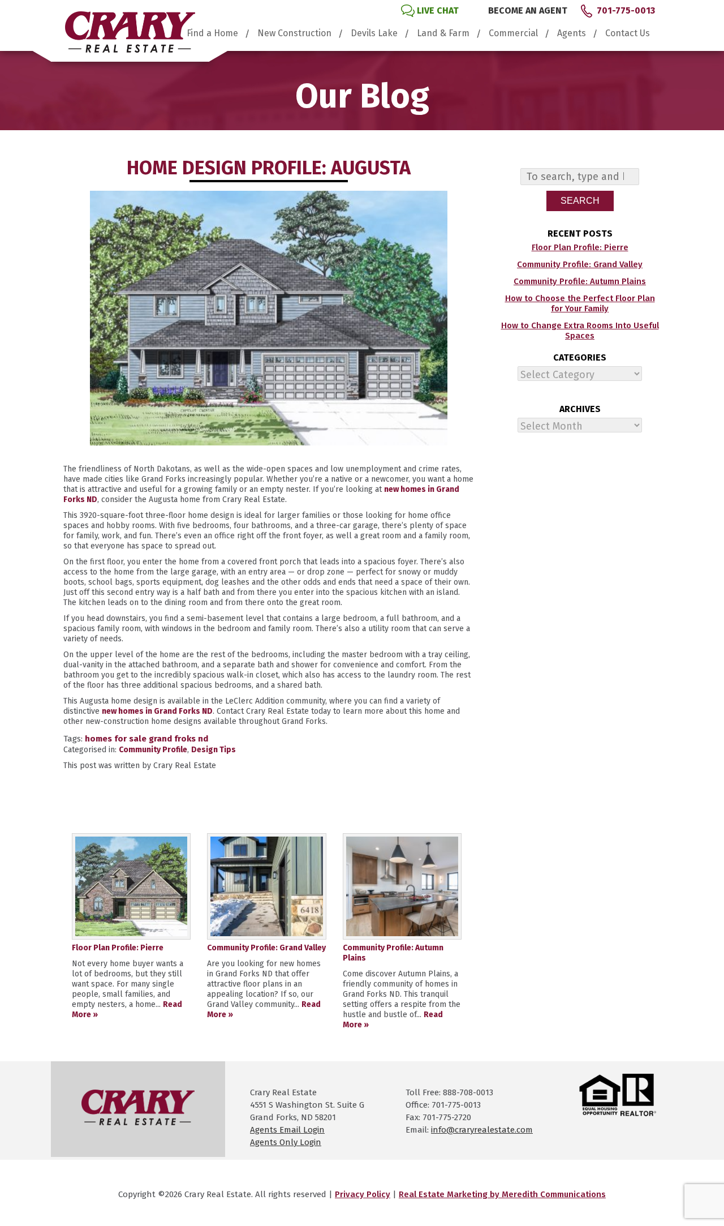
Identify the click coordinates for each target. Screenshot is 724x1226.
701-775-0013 (626, 10)
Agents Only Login (285, 1142)
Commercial (513, 33)
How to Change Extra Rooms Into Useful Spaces (580, 330)
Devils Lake (374, 33)
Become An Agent (527, 10)
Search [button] (580, 200)
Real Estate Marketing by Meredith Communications (502, 1194)
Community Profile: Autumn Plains (580, 281)
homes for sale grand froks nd (146, 739)
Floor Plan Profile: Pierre (580, 247)
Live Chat (438, 10)
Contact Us (627, 33)
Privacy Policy (362, 1194)
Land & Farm (443, 33)
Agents (571, 33)
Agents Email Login (287, 1130)
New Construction (294, 33)
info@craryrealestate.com (482, 1130)
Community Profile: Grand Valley (580, 264)
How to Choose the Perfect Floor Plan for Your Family (580, 303)
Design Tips (213, 750)
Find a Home (212, 33)
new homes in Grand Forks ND (157, 711)
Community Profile (153, 750)
